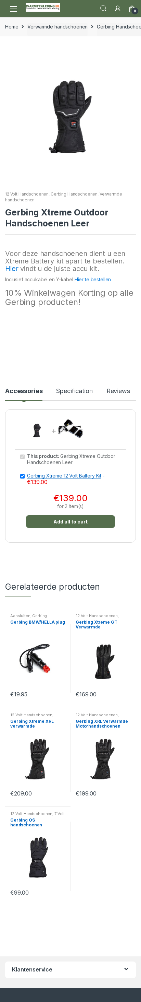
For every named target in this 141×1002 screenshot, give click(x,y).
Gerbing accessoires (28, 617)
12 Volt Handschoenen (27, 194)
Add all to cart (70, 521)
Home (11, 27)
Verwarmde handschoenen (57, 27)
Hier (11, 268)
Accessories (23, 391)
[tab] (23, 393)
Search (103, 8)
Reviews (118, 391)
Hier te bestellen (93, 279)
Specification (74, 391)
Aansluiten (20, 615)
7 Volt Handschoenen (37, 815)
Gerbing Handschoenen (74, 194)
